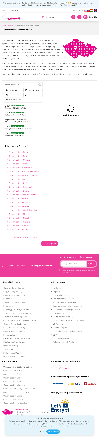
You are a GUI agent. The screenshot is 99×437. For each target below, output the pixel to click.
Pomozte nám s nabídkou (14, 331)
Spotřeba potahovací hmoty (15, 302)
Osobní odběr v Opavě (19, 218)
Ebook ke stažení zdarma (14, 295)
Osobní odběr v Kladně (19, 202)
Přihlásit (91, 264)
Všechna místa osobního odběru (17, 367)
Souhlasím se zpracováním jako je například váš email (79, 271)
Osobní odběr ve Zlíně (18, 229)
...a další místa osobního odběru (23, 237)
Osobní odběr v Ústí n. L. (19, 183)
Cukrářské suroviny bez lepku (15, 324)
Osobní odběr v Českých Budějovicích (25, 171)
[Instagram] (60, 368)
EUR (12, 10)
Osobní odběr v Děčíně (19, 191)
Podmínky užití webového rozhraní (67, 331)
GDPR (55, 335)
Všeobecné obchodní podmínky (66, 309)
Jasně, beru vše (53, 431)
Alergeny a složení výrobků (15, 316)
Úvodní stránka (7, 26)
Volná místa (8, 349)
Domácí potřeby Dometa (14, 356)
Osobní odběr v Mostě (19, 214)
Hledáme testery (10, 345)
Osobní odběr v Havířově (20, 198)
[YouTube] (66, 368)
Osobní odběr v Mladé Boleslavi (23, 210)
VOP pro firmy (59, 324)
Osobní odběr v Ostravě (19, 160)
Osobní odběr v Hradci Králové (23, 175)
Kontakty (57, 288)
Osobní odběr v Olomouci (20, 167)
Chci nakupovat (49, 243)
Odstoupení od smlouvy (63, 316)
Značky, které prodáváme (14, 342)
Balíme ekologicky (61, 295)
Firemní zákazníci (10, 335)
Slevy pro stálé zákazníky (14, 327)
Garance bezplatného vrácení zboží (68, 306)
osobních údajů (86, 270)
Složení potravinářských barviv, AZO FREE (21, 313)
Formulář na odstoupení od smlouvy (68, 320)
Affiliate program (60, 327)
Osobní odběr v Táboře (19, 225)
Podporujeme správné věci (64, 302)
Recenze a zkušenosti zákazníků (16, 338)
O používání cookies (61, 338)
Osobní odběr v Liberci (19, 179)
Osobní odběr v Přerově (19, 222)
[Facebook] (54, 368)
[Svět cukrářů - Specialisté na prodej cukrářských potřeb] (11, 17)
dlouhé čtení (78, 424)
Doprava (56, 291)
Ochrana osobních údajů (63, 342)
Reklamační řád (59, 313)
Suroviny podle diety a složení (16, 309)
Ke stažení (7, 298)
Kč (8, 10)
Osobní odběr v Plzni (18, 164)
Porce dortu (8, 306)
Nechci (42, 431)
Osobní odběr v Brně (18, 156)
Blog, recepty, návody (12, 291)
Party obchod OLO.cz (12, 353)
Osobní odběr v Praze (18, 152)
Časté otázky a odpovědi (13, 288)
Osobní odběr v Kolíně (19, 206)
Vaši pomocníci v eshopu (63, 298)
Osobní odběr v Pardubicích (21, 187)
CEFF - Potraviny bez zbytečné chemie (19, 320)
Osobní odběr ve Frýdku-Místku (23, 194)
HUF (16, 10)
